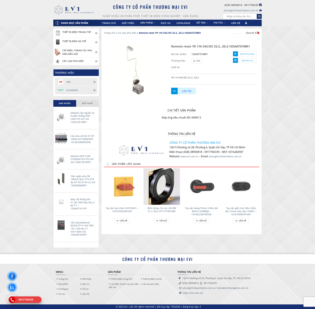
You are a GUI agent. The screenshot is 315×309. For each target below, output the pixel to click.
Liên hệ (235, 23)
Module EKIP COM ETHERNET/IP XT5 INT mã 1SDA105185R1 (82, 159)
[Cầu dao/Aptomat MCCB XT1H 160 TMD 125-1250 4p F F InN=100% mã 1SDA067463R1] (62, 225)
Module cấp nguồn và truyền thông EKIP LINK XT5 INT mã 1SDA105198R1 (82, 117)
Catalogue (183, 23)
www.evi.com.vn (189, 156)
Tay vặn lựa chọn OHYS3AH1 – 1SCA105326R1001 (122, 210)
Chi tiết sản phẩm (182, 110)
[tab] (64, 103)
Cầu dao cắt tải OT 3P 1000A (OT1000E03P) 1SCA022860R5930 (82, 139)
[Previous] (104, 199)
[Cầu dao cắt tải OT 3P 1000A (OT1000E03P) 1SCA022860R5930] (62, 138)
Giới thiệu (128, 23)
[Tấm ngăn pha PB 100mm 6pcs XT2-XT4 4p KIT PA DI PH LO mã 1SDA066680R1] (62, 179)
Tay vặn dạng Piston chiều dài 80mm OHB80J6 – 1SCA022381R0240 (201, 211)
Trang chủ (109, 23)
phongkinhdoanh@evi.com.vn (241, 10)
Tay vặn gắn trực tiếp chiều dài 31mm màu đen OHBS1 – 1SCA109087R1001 (241, 211)
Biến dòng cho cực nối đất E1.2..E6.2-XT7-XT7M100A (161, 210)
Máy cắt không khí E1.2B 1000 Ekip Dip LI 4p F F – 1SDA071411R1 (83, 204)
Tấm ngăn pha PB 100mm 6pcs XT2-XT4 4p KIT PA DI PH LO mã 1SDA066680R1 (83, 181)
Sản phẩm (63, 283)
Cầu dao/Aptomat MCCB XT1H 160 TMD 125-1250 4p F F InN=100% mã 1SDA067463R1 (82, 228)
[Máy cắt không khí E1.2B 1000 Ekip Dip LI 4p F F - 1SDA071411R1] (62, 202)
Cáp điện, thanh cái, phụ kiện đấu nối (124, 285)
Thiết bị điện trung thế (121, 278)
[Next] (259, 199)
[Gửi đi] (259, 16)
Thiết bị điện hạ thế (152, 278)
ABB (198, 60)
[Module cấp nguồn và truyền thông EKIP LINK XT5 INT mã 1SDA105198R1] (62, 115)
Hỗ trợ (200, 22)
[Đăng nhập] (246, 23)
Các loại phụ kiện (127, 32)
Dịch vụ (165, 23)
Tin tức (218, 22)
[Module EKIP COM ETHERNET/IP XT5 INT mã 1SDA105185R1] (62, 159)
